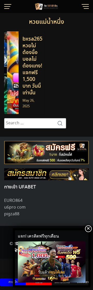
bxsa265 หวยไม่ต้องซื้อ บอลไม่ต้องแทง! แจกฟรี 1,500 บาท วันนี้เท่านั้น (32, 66)
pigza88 (11, 214)
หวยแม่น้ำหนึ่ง (46, 22)
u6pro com (15, 207)
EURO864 (13, 201)
